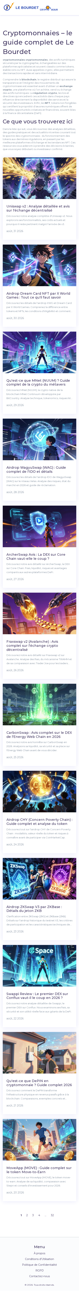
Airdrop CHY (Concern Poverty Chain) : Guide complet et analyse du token (39, 822)
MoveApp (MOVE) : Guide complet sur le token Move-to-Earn (39, 1170)
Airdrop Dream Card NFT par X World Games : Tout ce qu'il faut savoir (38, 296)
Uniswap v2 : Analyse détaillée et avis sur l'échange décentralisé (38, 208)
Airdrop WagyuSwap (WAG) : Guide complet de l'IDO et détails (36, 470)
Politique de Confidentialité (39, 1264)
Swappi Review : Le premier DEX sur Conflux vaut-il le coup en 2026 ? (37, 996)
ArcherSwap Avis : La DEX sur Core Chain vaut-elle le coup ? (35, 557)
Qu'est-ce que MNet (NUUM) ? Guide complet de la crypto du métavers (38, 383)
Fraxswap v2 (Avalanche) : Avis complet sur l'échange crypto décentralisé (32, 646)
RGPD (39, 1270)
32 (52, 1215)
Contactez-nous (39, 1276)
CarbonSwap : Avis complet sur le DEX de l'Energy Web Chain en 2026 (39, 735)
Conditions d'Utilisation (39, 1259)
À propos (39, 1253)
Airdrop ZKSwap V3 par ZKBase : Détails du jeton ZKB (34, 909)
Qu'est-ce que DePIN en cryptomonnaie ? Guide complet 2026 (39, 1083)
